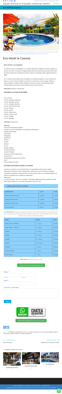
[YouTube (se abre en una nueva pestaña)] (15, 1)
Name (6, 272)
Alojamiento (12, 332)
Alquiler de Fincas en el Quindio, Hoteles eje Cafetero (26, 3)
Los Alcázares (50, 364)
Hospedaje (35, 332)
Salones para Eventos (26, 333)
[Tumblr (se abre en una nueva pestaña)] (13, 1)
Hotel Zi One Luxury (31, 366)
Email (6, 280)
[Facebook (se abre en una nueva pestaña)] (6, 1)
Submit (7, 301)
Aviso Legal (27, 385)
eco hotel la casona (28, 332)
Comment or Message (11, 287)
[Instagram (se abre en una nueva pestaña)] (9, 1)
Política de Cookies (35, 385)
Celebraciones (18, 332)
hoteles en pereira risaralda (46, 332)
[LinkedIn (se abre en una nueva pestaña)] (11, 1)
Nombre (6, 277)
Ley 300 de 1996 (45, 385)
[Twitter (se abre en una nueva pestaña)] (4, 1)
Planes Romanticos (15, 333)
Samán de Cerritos (12, 367)
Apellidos (23, 277)
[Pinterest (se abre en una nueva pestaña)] (7, 1)
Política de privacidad (18, 385)
